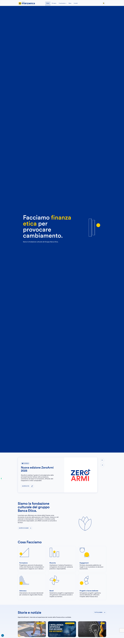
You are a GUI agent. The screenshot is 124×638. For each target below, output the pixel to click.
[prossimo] (102, 465)
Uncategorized (40, 623)
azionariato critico (69, 623)
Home (47, 3)
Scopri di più (25, 486)
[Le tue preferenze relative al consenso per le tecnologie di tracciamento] (1, 478)
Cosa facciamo (62, 3)
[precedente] (102, 460)
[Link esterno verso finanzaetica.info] (27, 3)
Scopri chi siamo (24, 528)
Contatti (76, 3)
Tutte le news (98, 612)
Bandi (102, 623)
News (70, 3)
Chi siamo (54, 3)
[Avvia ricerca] (103, 3)
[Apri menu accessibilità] (2, 635)
